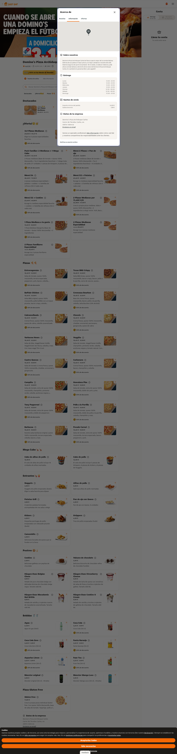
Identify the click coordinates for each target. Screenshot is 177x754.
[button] (114, 12)
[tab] (62, 19)
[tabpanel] (88, 82)
